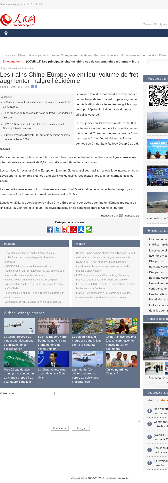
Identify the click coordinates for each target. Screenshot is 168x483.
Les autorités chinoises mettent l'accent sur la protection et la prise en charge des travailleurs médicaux (31, 257)
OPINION (13, 47)
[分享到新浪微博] (65, 229)
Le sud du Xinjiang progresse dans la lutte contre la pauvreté (87, 340)
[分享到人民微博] (73, 229)
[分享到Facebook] (50, 229)
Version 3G (150, 24)
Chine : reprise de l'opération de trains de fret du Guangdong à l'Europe (37, 115)
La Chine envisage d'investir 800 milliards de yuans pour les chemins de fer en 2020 (36, 137)
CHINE (11, 39)
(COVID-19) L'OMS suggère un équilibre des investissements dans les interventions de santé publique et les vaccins (102, 266)
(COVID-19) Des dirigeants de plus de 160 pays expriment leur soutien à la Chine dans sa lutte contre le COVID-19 (34, 284)
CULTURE (103, 39)
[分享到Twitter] (57, 229)
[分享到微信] (89, 229)
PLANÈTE (140, 39)
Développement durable (43, 55)
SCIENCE (84, 39)
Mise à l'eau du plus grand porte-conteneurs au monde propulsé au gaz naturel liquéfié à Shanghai (19, 377)
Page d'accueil (9, 68)
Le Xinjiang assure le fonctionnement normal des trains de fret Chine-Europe (37, 104)
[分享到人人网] (81, 229)
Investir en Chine (15, 55)
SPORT (157, 39)
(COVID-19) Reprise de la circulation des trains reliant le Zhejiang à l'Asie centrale (34, 126)
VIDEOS (47, 47)
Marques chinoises (106, 55)
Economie (28, 68)
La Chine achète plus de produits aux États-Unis (52, 373)
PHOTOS (30, 47)
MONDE (48, 39)
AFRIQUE (66, 39)
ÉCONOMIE (29, 39)
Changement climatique (76, 55)
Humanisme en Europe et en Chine (144, 55)
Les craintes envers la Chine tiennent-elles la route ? (34, 301)
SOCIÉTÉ (121, 39)
